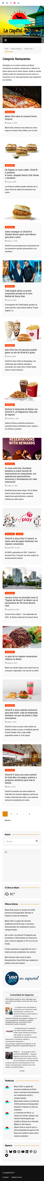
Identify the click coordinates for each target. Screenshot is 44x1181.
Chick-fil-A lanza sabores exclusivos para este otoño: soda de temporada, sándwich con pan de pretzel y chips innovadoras (21, 714)
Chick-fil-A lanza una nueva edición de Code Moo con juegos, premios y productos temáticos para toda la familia (21, 778)
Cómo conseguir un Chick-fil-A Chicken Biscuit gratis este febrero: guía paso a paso (20, 234)
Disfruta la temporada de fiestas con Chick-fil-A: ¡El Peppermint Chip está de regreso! (21, 412)
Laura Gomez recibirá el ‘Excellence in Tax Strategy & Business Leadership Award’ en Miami (20, 1046)
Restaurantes (10, 112)
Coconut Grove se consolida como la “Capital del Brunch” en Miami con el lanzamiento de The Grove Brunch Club (21, 601)
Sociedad (19, 534)
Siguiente (7, 820)
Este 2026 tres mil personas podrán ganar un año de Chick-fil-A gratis (21, 351)
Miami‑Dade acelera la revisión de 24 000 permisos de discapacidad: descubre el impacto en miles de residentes (20, 913)
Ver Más (22, 1071)
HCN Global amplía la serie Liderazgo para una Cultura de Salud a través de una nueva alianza (21, 1001)
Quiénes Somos (17, 1177)
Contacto (6, 1177)
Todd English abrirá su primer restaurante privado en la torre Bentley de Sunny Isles (18, 293)
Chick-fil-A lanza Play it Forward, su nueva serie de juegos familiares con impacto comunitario (21, 541)
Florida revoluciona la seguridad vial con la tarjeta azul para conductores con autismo (20, 950)
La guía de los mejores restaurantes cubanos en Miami (21, 657)
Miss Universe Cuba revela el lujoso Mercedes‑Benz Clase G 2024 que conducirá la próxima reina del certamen (21, 960)
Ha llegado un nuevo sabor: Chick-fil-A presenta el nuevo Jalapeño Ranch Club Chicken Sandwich (22, 173)
